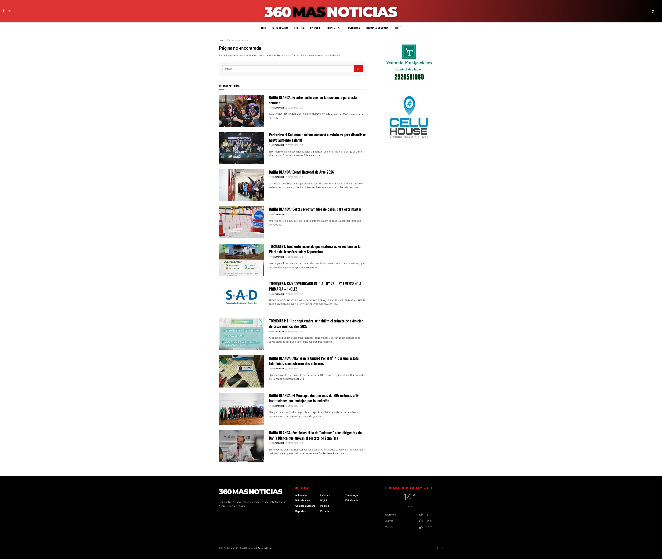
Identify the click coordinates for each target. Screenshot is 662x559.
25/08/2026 (292, 107)
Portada (324, 511)
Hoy (263, 28)
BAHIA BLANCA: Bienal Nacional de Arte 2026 (301, 172)
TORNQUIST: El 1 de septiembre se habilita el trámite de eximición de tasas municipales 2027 (316, 323)
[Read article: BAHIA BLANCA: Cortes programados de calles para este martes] (241, 222)
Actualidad (301, 495)
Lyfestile (316, 28)
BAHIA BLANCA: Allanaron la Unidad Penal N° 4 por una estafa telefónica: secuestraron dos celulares (314, 360)
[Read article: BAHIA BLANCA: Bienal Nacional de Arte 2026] (241, 185)
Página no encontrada (237, 40)
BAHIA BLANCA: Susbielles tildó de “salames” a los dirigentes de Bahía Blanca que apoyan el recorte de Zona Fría (315, 435)
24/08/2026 (292, 257)
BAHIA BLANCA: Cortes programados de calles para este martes (315, 209)
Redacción (278, 107)
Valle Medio (352, 500)
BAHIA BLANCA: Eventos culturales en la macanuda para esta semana (313, 100)
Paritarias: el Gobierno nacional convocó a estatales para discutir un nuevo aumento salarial (318, 137)
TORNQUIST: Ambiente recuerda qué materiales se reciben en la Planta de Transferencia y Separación (314, 248)
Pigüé (397, 28)
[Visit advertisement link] (408, 62)
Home (222, 40)
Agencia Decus (265, 548)
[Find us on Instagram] (9, 11)
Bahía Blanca (280, 28)
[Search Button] (653, 11)
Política (299, 28)
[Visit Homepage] (331, 11)
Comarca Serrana (376, 28)
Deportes (333, 28)
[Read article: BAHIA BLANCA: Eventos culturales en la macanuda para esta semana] (241, 111)
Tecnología (352, 28)
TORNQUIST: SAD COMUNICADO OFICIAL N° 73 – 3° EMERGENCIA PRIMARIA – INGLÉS (315, 286)
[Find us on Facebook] (3, 11)
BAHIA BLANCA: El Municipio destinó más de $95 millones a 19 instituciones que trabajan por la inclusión (314, 398)
